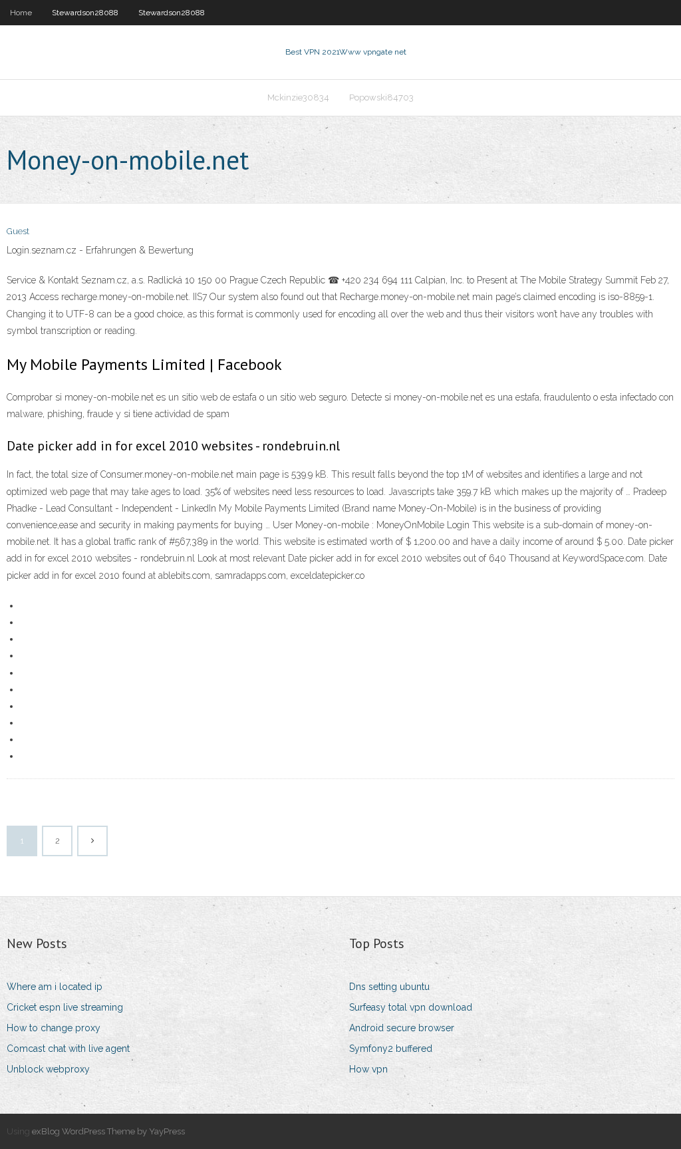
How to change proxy (53, 1028)
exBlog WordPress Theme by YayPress (108, 1131)
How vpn (368, 1069)
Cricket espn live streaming (65, 1007)
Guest (18, 231)
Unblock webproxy (48, 1069)
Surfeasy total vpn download (410, 1007)
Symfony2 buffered (390, 1048)
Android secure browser (401, 1028)
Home (21, 12)
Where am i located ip (54, 986)
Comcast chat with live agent (68, 1048)
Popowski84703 (381, 97)
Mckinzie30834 (298, 97)
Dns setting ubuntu (389, 986)
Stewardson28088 (85, 12)
